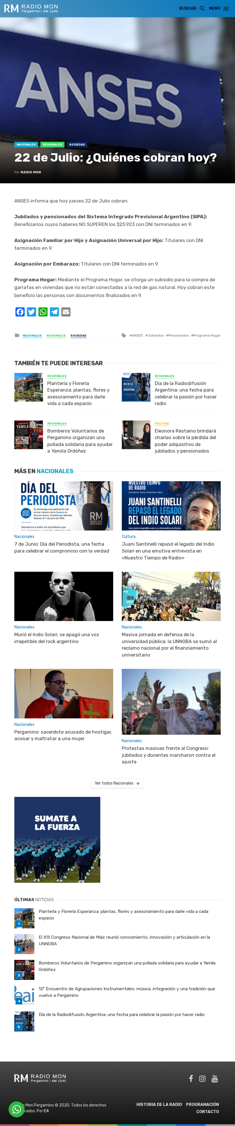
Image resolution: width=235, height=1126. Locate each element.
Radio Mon (31, 172)
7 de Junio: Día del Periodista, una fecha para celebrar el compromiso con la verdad (61, 547)
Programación (202, 1104)
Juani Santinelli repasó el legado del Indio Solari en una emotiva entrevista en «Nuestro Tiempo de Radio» (168, 550)
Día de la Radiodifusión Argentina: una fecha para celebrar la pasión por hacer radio (186, 393)
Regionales (52, 144)
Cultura (129, 536)
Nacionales (26, 144)
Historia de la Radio (159, 1104)
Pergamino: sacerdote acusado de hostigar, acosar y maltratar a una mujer (63, 735)
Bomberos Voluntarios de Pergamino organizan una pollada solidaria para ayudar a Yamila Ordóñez (80, 441)
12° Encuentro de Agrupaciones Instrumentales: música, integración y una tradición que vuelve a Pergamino (127, 992)
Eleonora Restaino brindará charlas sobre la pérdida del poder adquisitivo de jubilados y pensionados (185, 441)
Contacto (207, 1111)
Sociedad (77, 144)
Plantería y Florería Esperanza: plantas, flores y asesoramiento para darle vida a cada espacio (78, 393)
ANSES (137, 335)
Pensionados (178, 335)
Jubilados (156, 335)
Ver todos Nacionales (114, 783)
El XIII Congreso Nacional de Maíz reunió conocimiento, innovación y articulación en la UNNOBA (124, 940)
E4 (46, 1111)
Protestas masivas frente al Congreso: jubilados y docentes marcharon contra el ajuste (169, 755)
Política (162, 423)
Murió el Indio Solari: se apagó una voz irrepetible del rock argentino (56, 638)
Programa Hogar (207, 335)
